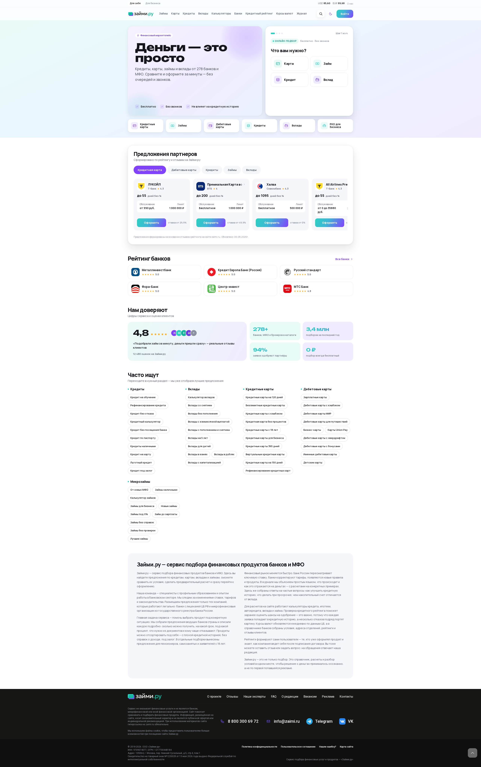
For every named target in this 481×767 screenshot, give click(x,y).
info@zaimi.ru (287, 721)
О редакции (290, 696)
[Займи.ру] (141, 14)
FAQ (273, 696)
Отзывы (232, 696)
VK (350, 721)
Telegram (324, 721)
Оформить (151, 222)
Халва (271, 184)
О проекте (214, 696)
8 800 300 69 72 (243, 721)
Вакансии (310, 696)
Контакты (346, 696)
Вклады (251, 170)
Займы (232, 170)
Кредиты (212, 170)
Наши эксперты (255, 696)
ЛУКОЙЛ (154, 184)
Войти (345, 14)
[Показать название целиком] (243, 184)
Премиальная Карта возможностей (234, 184)
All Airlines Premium (341, 184)
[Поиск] (320, 14)
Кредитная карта (150, 170)
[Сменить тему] (330, 14)
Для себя (135, 3)
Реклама (328, 696)
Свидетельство (136, 756)
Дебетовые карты (183, 170)
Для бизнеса (152, 3)
